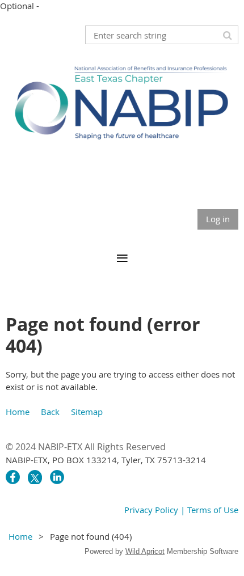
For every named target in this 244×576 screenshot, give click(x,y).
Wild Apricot (145, 551)
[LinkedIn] (57, 477)
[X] (35, 477)
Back (50, 411)
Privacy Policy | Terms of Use (181, 509)
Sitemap (87, 411)
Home (18, 411)
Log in (218, 219)
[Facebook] (13, 477)
